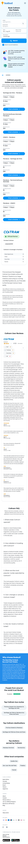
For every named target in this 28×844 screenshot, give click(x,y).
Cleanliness (8, 353)
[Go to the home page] (7, 3)
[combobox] (14, 21)
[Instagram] (3, 827)
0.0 (10, 356)
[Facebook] (7, 827)
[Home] (3, 75)
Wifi (7, 356)
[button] (23, 23)
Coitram (6, 341)
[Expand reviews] (23, 348)
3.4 (13, 353)
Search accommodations (11, 44)
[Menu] (25, 3)
